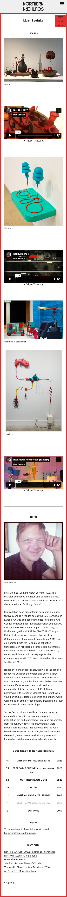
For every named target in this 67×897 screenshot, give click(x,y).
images (60, 16)
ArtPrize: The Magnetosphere (20, 871)
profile (60, 20)
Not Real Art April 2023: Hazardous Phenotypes (29, 851)
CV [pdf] (9, 882)
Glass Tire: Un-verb (14, 859)
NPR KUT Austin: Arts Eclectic (20, 855)
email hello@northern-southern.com (26, 831)
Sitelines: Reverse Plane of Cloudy (22, 863)
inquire (60, 24)
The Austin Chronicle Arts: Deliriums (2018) (27, 867)
